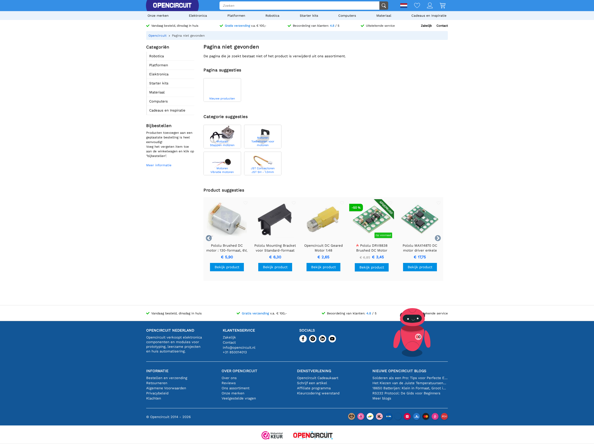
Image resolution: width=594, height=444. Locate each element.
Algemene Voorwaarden (166, 388)
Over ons (229, 378)
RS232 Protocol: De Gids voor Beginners (406, 393)
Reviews (229, 383)
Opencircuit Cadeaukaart (317, 378)
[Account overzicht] (426, 6)
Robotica (272, 15)
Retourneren (156, 383)
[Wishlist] (413, 6)
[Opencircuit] (172, 5)
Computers (347, 15)
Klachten (153, 398)
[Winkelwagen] (439, 6)
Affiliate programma (314, 388)
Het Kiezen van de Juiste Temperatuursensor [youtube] (410, 383)
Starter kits (309, 15)
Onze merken (158, 15)
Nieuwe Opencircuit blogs (399, 371)
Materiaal (383, 15)
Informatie (157, 371)
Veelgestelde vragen (239, 398)
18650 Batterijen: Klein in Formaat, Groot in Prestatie (410, 388)
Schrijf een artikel (312, 383)
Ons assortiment (235, 388)
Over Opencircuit (239, 371)
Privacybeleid (157, 393)
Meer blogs (381, 398)
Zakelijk (426, 25)
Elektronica (198, 15)
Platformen (236, 15)
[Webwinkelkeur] (272, 435)
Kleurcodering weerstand (318, 393)
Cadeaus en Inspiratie (428, 15)
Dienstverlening (314, 371)
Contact (442, 25)
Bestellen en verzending (166, 378)
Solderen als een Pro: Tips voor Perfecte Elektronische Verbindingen (410, 378)
